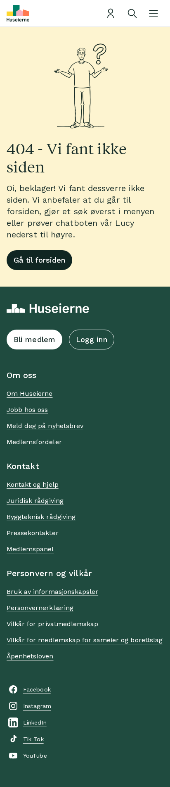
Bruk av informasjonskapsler (52, 592)
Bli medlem (34, 339)
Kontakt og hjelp (33, 484)
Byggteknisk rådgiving (41, 517)
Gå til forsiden (39, 260)
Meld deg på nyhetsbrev (45, 426)
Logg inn (91, 339)
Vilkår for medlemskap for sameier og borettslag (85, 640)
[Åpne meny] (153, 13)
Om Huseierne (29, 393)
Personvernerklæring (40, 608)
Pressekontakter (33, 533)
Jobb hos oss (27, 410)
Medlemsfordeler (34, 442)
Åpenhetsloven (30, 656)
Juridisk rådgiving (35, 501)
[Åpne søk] (132, 13)
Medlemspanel (30, 549)
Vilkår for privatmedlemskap (52, 624)
